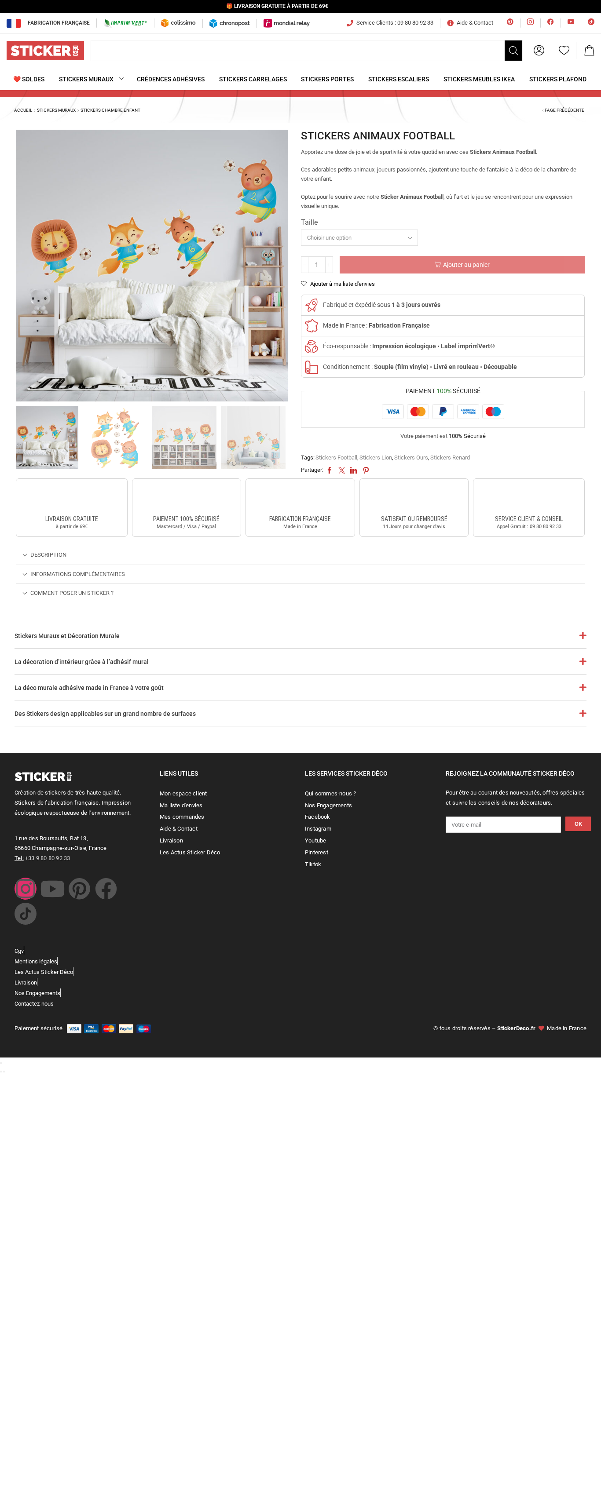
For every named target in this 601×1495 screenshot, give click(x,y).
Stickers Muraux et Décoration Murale (67, 635)
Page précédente (564, 110)
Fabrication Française (59, 23)
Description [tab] (48, 554)
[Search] (513, 50)
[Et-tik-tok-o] (26, 914)
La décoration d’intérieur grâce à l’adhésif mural (82, 661)
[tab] (300, 555)
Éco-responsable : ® (409, 346)
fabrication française (300, 518)
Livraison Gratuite (71, 518)
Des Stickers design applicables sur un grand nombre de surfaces (105, 713)
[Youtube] (52, 889)
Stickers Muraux (56, 110)
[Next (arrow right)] (4, 1071)
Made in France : (376, 325)
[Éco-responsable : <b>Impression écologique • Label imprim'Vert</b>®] (311, 346)
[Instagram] (26, 889)
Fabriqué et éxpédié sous (381, 304)
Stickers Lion (375, 457)
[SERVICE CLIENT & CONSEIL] (529, 498)
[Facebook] (106, 889)
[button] (539, 50)
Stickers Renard (450, 457)
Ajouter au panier (466, 264)
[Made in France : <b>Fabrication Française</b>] (311, 325)
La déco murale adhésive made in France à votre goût (89, 687)
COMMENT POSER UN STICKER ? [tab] (72, 593)
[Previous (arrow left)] (1, 1071)
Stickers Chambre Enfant (110, 110)
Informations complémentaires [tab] (77, 574)
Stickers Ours (411, 457)
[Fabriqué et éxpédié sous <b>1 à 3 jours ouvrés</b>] (311, 305)
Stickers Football (336, 457)
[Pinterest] (79, 889)
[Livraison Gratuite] (72, 498)
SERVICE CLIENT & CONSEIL (529, 518)
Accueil (23, 110)
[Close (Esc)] (1, 1063)
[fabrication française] (300, 498)
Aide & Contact (475, 22)
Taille (309, 222)
